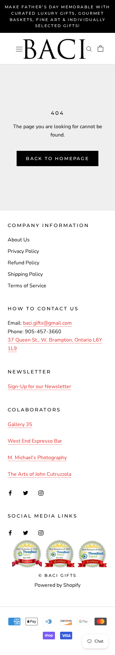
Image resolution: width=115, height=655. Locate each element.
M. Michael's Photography (37, 457)
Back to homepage (57, 158)
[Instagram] (40, 493)
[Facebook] (10, 493)
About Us (19, 239)
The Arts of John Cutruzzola (39, 474)
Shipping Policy (25, 274)
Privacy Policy (23, 251)
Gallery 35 (20, 424)
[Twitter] (25, 493)
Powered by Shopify (57, 585)
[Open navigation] (19, 48)
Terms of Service (27, 285)
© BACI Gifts (57, 575)
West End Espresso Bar (35, 441)
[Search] (89, 49)
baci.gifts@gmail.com (47, 323)
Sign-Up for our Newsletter (39, 386)
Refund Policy (23, 262)
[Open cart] (100, 48)
